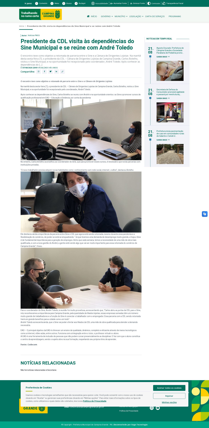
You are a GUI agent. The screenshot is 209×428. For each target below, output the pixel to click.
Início (94, 16)
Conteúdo (41, 3)
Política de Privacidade (128, 410)
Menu (55, 3)
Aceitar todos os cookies (169, 388)
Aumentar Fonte (120, 3)
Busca (67, 3)
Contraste (155, 3)
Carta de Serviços (155, 16)
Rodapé (80, 3)
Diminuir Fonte (139, 3)
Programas (175, 16)
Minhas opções (169, 402)
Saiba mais (162, 57)
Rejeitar (169, 396)
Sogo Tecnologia (139, 424)
